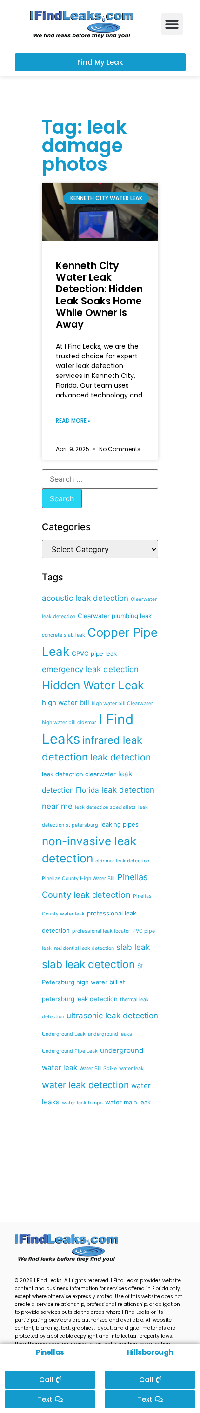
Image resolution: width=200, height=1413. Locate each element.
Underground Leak (64, 1034)
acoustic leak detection (85, 598)
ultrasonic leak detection (112, 1015)
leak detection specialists (105, 807)
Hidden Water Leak (93, 685)
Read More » (73, 420)
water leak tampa (82, 1103)
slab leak (133, 947)
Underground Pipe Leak (70, 1051)
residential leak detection (84, 948)
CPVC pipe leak (94, 653)
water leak (131, 1068)
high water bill (65, 702)
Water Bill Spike (98, 1068)
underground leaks (110, 1034)
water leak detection (85, 1084)
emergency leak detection (90, 669)
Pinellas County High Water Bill (78, 878)
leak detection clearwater (79, 774)
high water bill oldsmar (69, 723)
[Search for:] (100, 479)
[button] (172, 24)
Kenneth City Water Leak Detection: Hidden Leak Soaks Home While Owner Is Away (99, 295)
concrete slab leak (63, 635)
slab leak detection (88, 964)
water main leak (128, 1102)
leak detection (120, 757)
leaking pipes (119, 824)
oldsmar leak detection (122, 861)
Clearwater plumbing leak (115, 615)
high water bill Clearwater (122, 703)
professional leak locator (101, 931)
